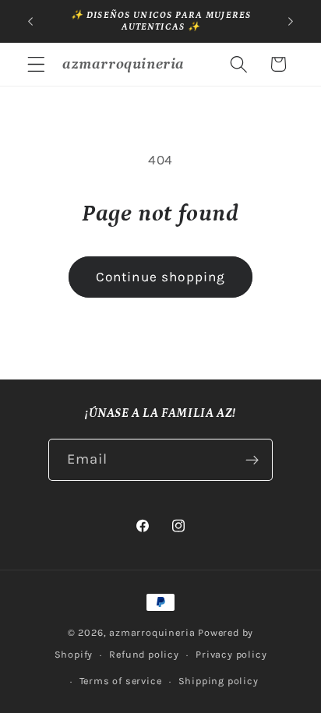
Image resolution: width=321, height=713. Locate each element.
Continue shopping (161, 276)
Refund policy (143, 654)
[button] (36, 64)
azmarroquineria (152, 632)
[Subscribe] (253, 460)
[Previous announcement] (30, 21)
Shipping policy (218, 681)
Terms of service (120, 681)
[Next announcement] (290, 21)
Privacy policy (231, 654)
